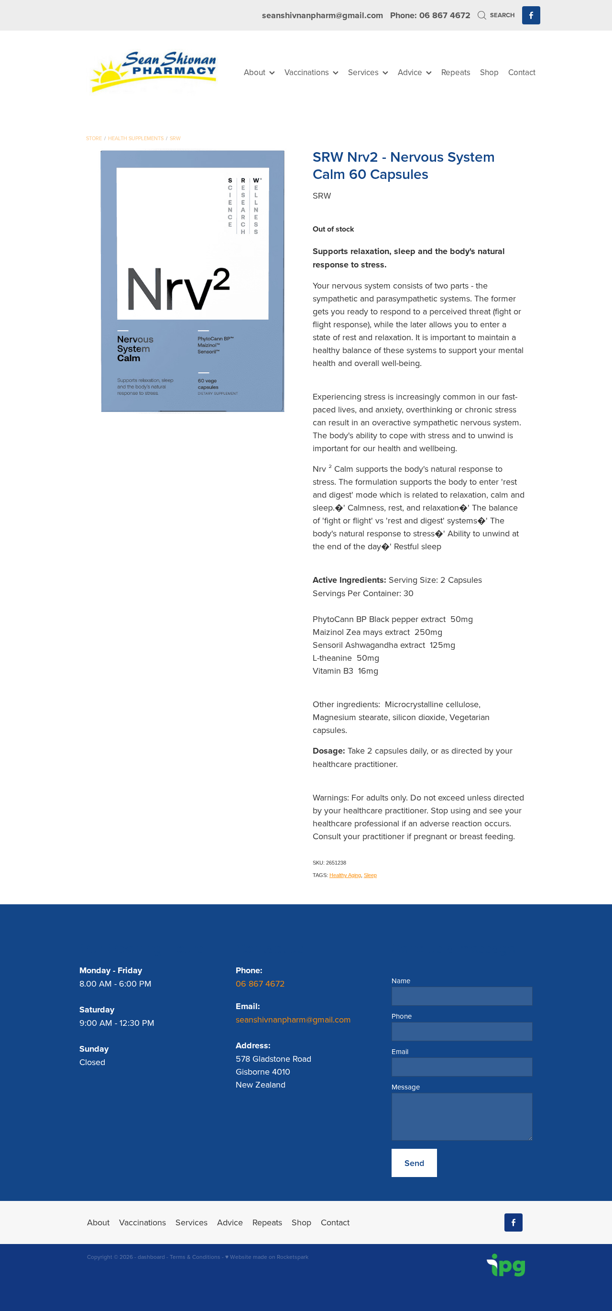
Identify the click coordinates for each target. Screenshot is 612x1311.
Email (400, 1051)
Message (406, 1086)
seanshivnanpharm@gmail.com (322, 15)
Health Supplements (136, 138)
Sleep (370, 875)
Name (401, 980)
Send (414, 1163)
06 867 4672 (261, 983)
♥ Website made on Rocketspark (266, 1257)
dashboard (151, 1257)
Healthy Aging (345, 875)
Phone (402, 1016)
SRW (175, 138)
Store (94, 138)
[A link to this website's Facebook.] (531, 15)
